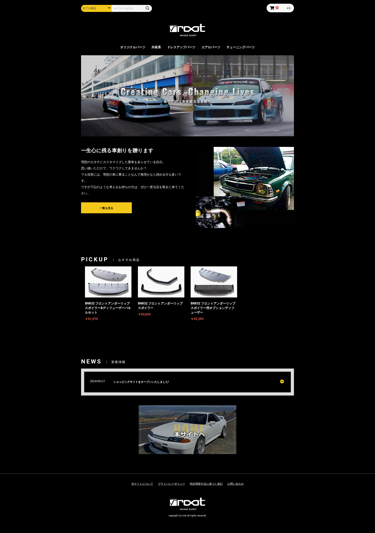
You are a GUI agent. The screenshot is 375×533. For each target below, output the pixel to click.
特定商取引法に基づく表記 (206, 483)
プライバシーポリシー (171, 483)
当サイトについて (142, 483)
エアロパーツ (211, 47)
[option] (187, 95)
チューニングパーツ (241, 47)
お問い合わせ (235, 483)
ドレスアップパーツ (181, 47)
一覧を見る (106, 208)
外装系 (156, 47)
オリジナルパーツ (132, 47)
